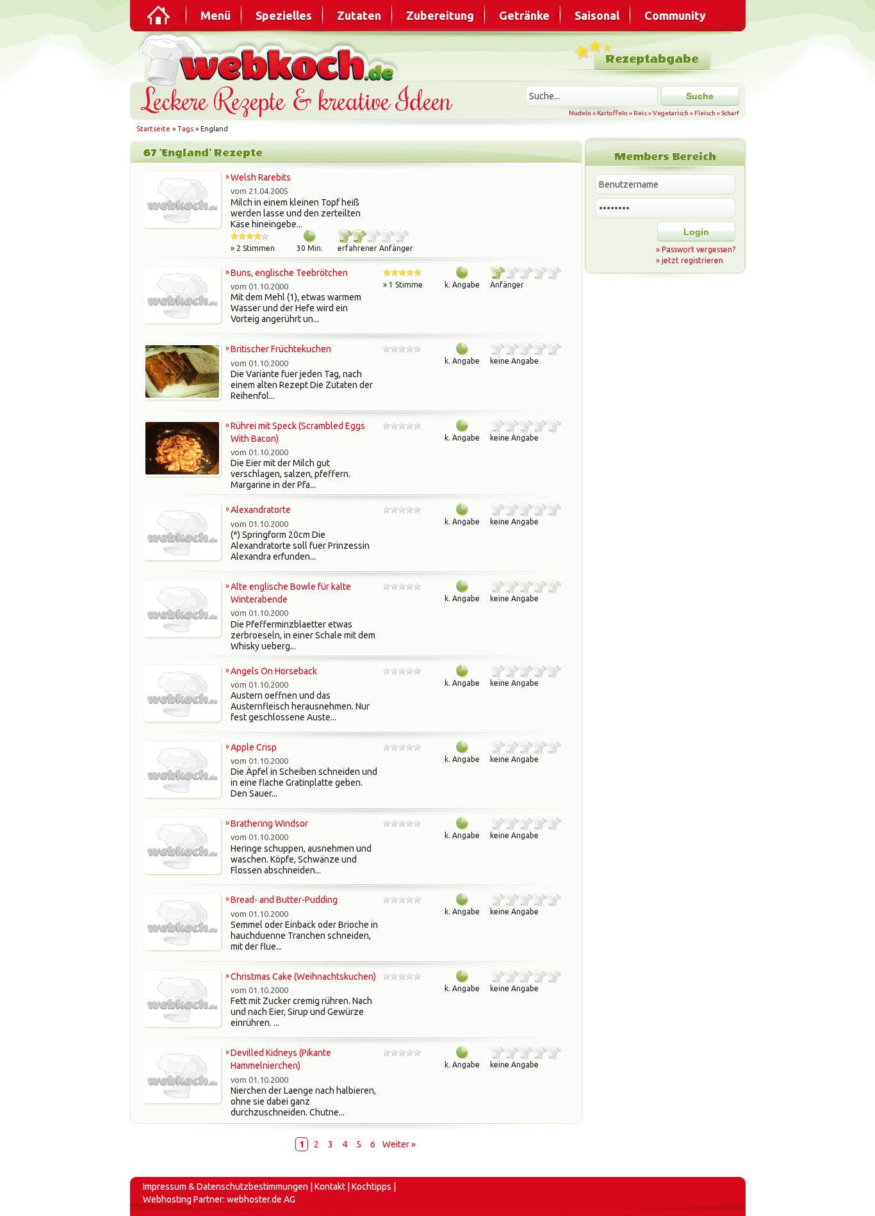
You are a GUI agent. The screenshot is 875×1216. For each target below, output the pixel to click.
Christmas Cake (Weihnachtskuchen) (303, 976)
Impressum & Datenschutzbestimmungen (225, 1186)
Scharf (730, 113)
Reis (640, 113)
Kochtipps (371, 1186)
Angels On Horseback (274, 671)
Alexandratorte (261, 510)
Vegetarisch (671, 113)
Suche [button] (700, 96)
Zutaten (359, 15)
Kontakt (330, 1186)
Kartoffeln (612, 113)
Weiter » (399, 1144)
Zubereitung (440, 15)
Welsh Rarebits (261, 177)
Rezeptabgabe (651, 59)
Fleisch (705, 113)
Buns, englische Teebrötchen (289, 273)
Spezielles (284, 15)
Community (675, 15)
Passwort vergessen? (698, 249)
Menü (215, 15)
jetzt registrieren (692, 260)
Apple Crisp (254, 747)
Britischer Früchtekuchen (281, 349)
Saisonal (597, 15)
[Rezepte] (159, 15)
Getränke (524, 15)
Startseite (153, 129)
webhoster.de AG (261, 1199)
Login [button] (696, 232)
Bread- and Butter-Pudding (284, 900)
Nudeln (580, 113)
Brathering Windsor (269, 823)
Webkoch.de (271, 58)
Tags (185, 129)
